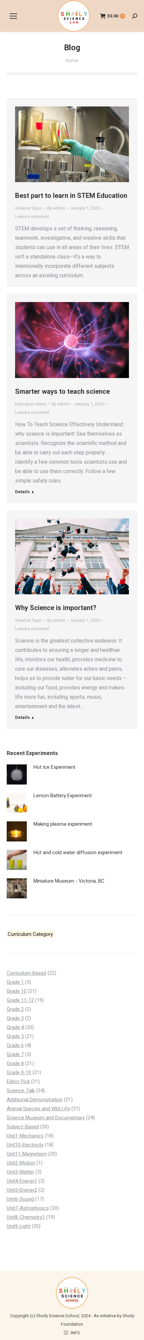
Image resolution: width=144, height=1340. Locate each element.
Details (22, 491)
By (56, 208)
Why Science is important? (55, 608)
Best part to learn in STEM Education (71, 196)
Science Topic (28, 208)
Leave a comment (32, 216)
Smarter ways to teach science (62, 391)
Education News (31, 403)
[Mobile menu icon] (13, 16)
